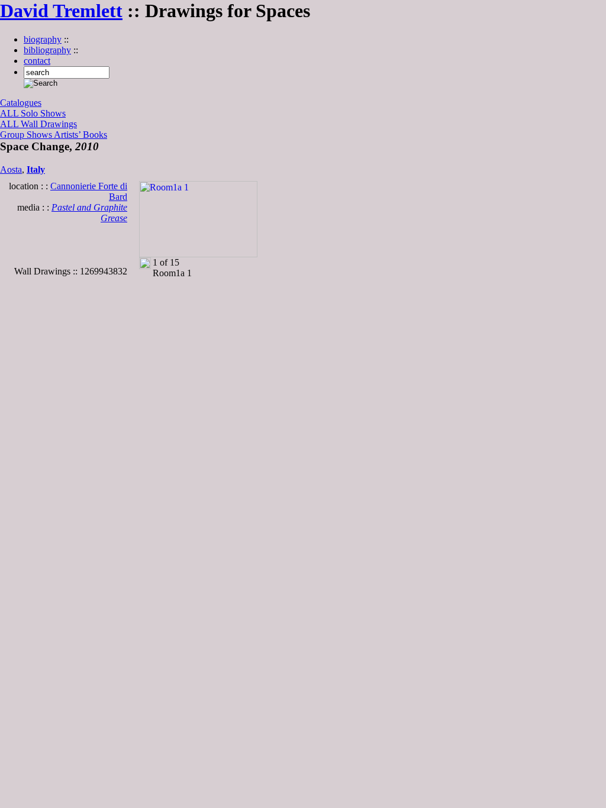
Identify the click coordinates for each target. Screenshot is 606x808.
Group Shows (27, 135)
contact (37, 61)
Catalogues (20, 103)
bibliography (47, 50)
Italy (36, 169)
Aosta (11, 169)
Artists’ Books (80, 135)
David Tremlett (61, 10)
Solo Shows (43, 113)
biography (43, 39)
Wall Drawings (49, 124)
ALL (10, 113)
